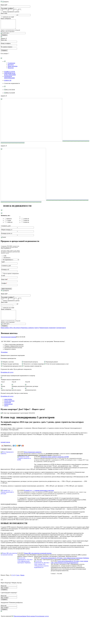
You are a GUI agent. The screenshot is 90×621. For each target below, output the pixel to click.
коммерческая (8, 404)
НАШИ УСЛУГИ (9, 71)
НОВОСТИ (7, 80)
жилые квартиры (9, 401)
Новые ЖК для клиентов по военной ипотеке (38, 553)
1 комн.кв (9, 222)
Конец (22, 575)
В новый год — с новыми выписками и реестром (39, 490)
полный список (5, 442)
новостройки (8, 399)
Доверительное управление (47, 327)
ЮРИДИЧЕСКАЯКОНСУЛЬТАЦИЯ (10, 73)
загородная (7, 402)
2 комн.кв (26, 218)
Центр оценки (31, 616)
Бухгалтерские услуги (42, 616)
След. (18, 575)
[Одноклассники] (17, 445)
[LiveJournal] (21, 445)
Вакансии (11, 67)
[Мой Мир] (19, 445)
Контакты (11, 64)
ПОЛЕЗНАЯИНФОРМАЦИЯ (9, 77)
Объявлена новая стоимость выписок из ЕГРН (55, 456)
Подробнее (4, 352)
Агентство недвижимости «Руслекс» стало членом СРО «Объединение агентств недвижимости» (69, 561)
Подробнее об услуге (7, 372)
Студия (9, 220)
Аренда (36, 327)
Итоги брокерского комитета (32, 452)
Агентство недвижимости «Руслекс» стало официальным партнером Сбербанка (65, 558)
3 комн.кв (26, 220)
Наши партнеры (12, 66)
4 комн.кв (26, 222)
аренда (6, 405)
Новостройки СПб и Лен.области (11, 327)
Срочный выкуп (61, 327)
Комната (9, 218)
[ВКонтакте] (14, 445)
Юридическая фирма (20, 616)
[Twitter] (15, 445)
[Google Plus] (23, 445)
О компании (11, 63)
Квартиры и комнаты (27, 327)
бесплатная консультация (8, 337)
